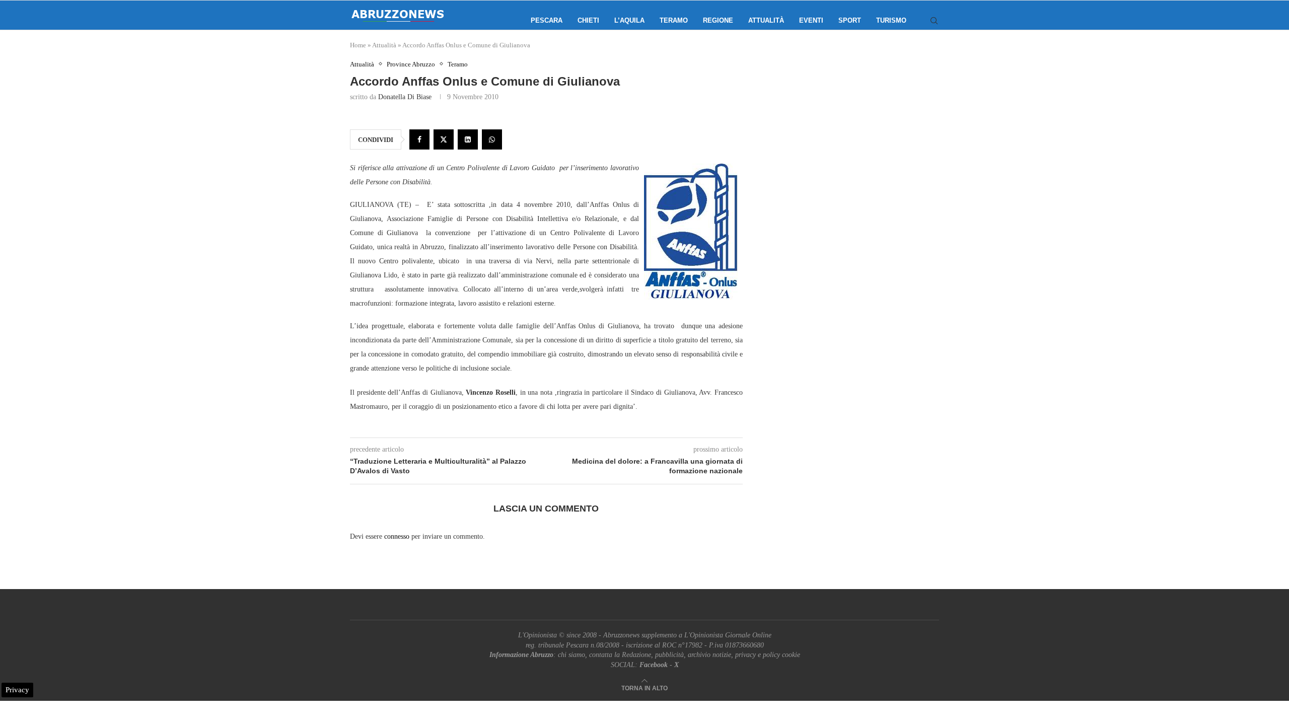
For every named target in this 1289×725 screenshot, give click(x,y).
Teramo (674, 20)
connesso (396, 536)
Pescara (546, 20)
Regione (718, 20)
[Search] (934, 21)
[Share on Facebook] (419, 139)
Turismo (891, 20)
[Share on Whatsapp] (492, 139)
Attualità (766, 20)
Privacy (17, 690)
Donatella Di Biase (405, 97)
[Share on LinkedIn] (468, 139)
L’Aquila (629, 20)
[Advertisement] (853, 161)
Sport (849, 20)
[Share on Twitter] (444, 139)
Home (358, 45)
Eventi (811, 20)
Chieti (588, 20)
